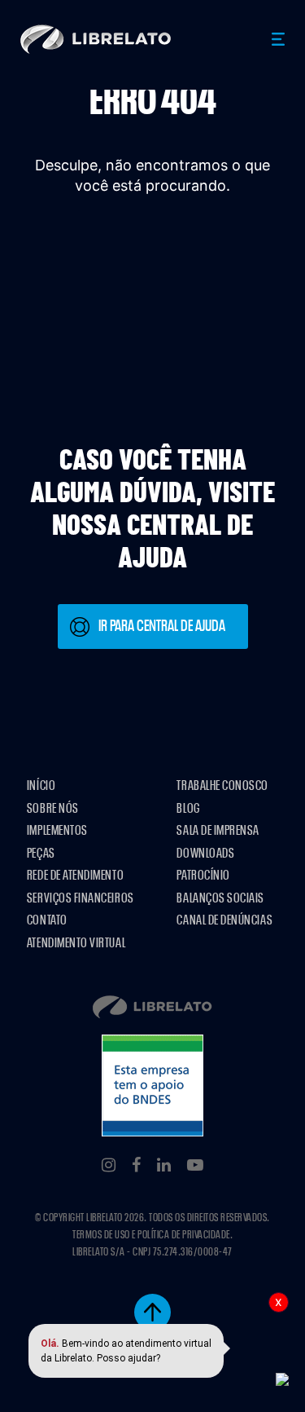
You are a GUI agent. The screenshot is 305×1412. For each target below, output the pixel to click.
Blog (187, 808)
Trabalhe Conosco (222, 785)
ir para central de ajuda (161, 626)
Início (41, 785)
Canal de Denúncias (224, 920)
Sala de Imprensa (217, 830)
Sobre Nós (53, 808)
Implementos (57, 830)
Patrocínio (202, 875)
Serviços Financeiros (80, 898)
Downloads (205, 853)
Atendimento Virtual (76, 943)
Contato (47, 920)
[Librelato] (96, 39)
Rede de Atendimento (75, 875)
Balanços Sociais (220, 898)
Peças (41, 853)
